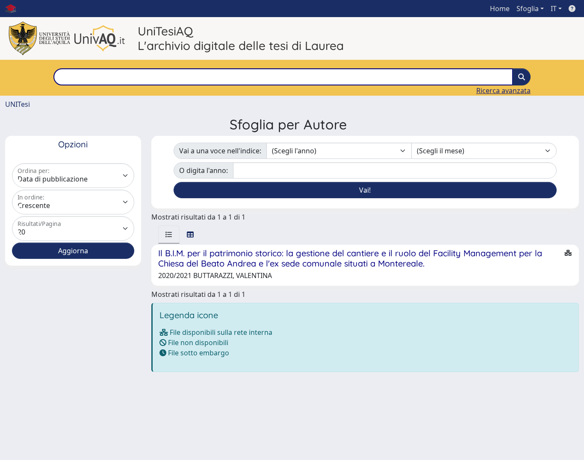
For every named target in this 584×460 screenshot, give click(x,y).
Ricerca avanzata (503, 90)
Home (500, 8)
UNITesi (17, 104)
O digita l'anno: (203, 170)
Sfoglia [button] (527, 8)
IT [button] (554, 8)
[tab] (169, 234)
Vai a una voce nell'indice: (220, 150)
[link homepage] (14, 9)
